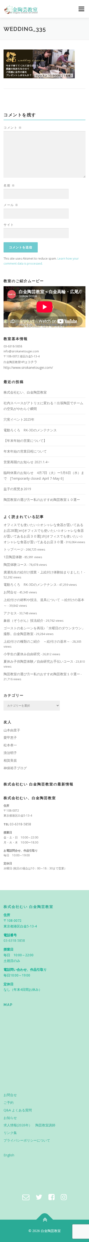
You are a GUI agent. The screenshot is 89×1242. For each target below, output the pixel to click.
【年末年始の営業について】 (25, 440)
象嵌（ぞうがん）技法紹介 (23, 620)
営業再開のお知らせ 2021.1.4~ (26, 462)
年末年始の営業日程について (25, 451)
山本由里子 (12, 730)
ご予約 (9, 1102)
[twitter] (39, 1197)
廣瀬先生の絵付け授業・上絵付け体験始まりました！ (43, 572)
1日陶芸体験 (13, 557)
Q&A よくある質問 (18, 1110)
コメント (13, 127)
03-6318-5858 (20, 824)
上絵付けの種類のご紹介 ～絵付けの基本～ (37, 641)
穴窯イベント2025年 (19, 419)
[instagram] (64, 1197)
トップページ (13, 549)
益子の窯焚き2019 (17, 489)
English (9, 1155)
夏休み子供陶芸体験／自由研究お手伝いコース (38, 661)
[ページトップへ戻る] (44, 1219)
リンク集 (10, 1132)
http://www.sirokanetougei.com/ (28, 367)
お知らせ (10, 1117)
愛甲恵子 (10, 737)
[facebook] (51, 1197)
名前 (9, 185)
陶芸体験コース (15, 564)
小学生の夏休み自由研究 (22, 654)
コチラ (32, 362)
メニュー (81, 9)
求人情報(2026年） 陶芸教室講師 (29, 1125)
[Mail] (25, 1197)
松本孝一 (10, 745)
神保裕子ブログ (15, 768)
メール (11, 205)
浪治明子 (10, 752)
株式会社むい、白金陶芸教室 (25, 392)
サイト (9, 224)
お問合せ (10, 592)
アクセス (10, 613)
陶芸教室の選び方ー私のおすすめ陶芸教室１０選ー (42, 499)
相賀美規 (10, 760)
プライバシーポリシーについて (27, 1140)
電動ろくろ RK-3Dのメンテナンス (30, 430)
